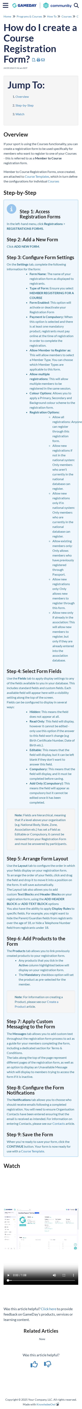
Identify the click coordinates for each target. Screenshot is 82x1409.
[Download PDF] (34, 60)
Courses (67, 16)
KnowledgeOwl (46, 1404)
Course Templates (37, 176)
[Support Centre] (42, 3)
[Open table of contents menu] (7, 5)
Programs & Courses (29, 16)
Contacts (58, 1123)
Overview (22, 96)
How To (52, 16)
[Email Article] (43, 60)
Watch (19, 114)
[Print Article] (38, 60)
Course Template (32, 1151)
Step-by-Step (24, 105)
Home (7, 16)
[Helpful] (34, 1365)
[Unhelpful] (47, 1365)
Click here (48, 1309)
